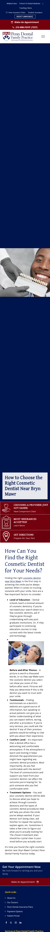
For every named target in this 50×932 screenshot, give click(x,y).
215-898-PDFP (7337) (26, 27)
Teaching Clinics (25, 8)
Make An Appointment (26, 22)
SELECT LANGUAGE (24, 16)
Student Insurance (35, 12)
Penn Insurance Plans (16, 12)
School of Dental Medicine (29, 3)
